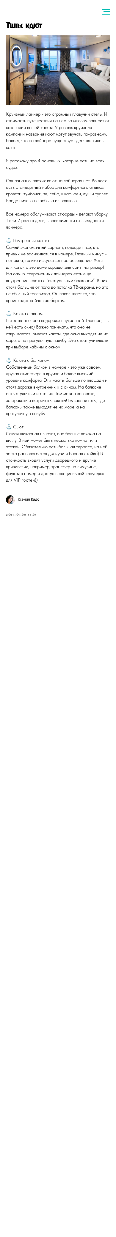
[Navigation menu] (106, 12)
